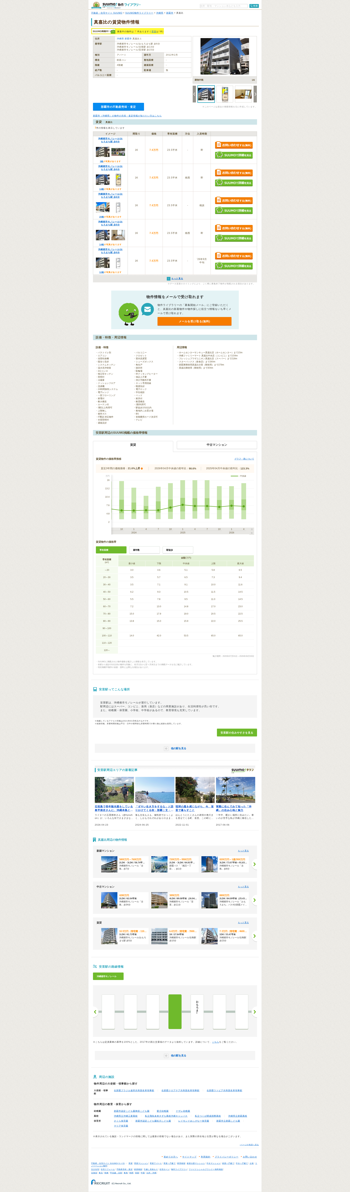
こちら (215, 1042)
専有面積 (104, 550)
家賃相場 (181, 1163)
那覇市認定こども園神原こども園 (131, 1111)
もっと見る (243, 850)
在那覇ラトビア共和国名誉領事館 (224, 1090)
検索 (255, 6)
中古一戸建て (242, 1163)
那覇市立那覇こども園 (228, 1121)
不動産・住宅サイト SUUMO (106, 13)
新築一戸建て (228, 1163)
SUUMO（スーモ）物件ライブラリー (116, 5)
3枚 (101, 161)
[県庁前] (108, 1012)
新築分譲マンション (196, 1163)
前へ (95, 1012)
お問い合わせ (250, 1157)
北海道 (94, 1173)
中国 (143, 1173)
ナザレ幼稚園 (183, 1111)
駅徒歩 (169, 550)
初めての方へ (171, 1157)
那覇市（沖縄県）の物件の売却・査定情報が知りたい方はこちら (127, 115)
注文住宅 (95, 1169)
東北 (101, 1173)
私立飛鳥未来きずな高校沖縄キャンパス (166, 1116)
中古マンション (214, 1163)
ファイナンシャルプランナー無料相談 (206, 1169)
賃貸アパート (156, 1163)
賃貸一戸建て (170, 1163)
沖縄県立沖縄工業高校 (126, 1116)
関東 (106, 1173)
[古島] (219, 1012)
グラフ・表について (244, 459)
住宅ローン (165, 1169)
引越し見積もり (151, 1169)
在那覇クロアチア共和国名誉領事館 (180, 1090)
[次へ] (254, 864)
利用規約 (205, 1157)
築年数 (136, 550)
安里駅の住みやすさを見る (237, 732)
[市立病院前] (241, 1012)
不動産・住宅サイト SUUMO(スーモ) (108, 1163)
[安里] (175, 1012)
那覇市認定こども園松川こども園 (153, 1121)
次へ (254, 1012)
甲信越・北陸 (116, 1173)
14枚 (101, 189)
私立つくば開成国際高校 (208, 1116)
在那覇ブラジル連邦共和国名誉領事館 (134, 1090)
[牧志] (152, 1012)
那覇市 (169, 13)
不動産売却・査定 (124, 1169)
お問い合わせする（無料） (234, 145)
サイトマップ (189, 1157)
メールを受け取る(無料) (194, 321)
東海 (126, 1173)
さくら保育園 (121, 1121)
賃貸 (153, 31)
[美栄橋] (130, 1012)
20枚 (101, 217)
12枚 (101, 272)
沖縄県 (159, 13)
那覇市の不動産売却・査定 (118, 106)
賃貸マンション (141, 1163)
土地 (252, 1163)
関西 (131, 1173)
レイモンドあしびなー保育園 (193, 1121)
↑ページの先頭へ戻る (249, 1145)
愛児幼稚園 (163, 1111)
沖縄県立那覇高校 (237, 1116)
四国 (137, 1173)
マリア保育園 (121, 1126)
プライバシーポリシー (226, 1157)
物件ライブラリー (179, 1169)
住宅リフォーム (108, 1169)
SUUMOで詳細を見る (234, 155)
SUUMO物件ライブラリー (139, 13)
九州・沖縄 (151, 1173)
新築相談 (138, 1169)
